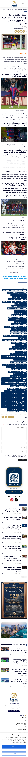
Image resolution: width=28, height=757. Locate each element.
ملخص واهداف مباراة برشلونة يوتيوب (16, 411)
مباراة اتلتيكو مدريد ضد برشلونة (18, 349)
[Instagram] (19, 711)
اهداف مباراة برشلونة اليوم (19, 324)
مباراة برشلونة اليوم (21, 352)
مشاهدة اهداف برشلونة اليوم (18, 362)
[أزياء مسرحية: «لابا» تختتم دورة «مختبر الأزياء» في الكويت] (24, 517)
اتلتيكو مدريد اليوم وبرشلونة (18, 295)
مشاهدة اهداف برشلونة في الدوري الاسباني (14, 365)
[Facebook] (9, 711)
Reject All (14, 754)
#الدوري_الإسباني (11, 162)
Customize (14, 750)
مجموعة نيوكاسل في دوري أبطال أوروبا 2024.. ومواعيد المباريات (19, 650)
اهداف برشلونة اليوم (20, 304)
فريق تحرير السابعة (18, 27)
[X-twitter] (16, 711)
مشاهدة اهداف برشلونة (20, 360)
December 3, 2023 (21, 168)
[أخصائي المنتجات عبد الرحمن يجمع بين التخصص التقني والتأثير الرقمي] (24, 536)
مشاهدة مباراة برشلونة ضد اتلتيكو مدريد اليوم (15, 379)
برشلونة (15, 57)
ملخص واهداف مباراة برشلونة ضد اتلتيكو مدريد (15, 394)
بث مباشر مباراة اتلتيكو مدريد (18, 331)
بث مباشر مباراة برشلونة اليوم (18, 333)
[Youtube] (14, 711)
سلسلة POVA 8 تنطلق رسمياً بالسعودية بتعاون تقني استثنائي (12, 569)
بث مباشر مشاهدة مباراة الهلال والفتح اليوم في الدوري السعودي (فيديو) (20, 661)
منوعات (7, 682)
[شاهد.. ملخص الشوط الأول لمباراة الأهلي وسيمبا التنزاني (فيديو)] (5, 670)
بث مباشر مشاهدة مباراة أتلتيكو (18, 336)
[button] (25, 4)
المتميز (14, 302)
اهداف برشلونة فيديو (20, 311)
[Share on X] (23, 31)
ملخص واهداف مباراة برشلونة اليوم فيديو (15, 391)
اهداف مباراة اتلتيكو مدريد (19, 315)
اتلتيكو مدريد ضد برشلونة (19, 297)
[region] (14, 745)
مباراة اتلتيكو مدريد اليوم (19, 347)
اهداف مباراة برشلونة (20, 322)
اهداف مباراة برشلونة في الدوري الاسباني (15, 327)
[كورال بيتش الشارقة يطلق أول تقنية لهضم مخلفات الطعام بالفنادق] (24, 546)
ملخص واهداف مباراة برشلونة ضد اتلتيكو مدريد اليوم (15, 398)
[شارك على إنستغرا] (11, 499)
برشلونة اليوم (22, 338)
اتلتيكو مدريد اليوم (13, 292)
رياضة (25, 11)
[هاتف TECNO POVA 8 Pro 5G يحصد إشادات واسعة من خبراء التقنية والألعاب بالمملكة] (24, 556)
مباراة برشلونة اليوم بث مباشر (18, 354)
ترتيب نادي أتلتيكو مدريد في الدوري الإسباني (14, 340)
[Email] (21, 31)
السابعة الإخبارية (22, 302)
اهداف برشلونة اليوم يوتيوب (19, 306)
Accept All (14, 746)
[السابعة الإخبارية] (14, 4)
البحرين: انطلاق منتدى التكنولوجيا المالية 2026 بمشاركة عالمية (11, 528)
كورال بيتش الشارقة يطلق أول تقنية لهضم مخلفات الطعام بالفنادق (12, 548)
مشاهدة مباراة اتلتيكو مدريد (18, 369)
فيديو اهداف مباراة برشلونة (19, 343)
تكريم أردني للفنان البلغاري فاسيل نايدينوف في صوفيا (13, 510)
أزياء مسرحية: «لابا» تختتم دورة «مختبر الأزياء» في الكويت (12, 518)
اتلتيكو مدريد (22, 292)
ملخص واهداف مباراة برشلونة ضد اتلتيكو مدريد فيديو (15, 406)
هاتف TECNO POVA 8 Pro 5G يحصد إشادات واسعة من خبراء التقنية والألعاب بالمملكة (12, 559)
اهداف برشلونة (7, 302)
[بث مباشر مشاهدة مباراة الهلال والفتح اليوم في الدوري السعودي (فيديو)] (5, 660)
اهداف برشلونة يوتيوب (20, 313)
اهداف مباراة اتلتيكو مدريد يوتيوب (17, 320)
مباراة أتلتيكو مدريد (21, 345)
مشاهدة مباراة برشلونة (20, 374)
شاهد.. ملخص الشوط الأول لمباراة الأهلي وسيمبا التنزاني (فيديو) (19, 671)
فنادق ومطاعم (5, 680)
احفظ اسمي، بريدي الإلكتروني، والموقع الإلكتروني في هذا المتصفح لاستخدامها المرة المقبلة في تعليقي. (14, 455)
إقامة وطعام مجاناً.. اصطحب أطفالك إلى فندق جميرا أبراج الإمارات (18, 681)
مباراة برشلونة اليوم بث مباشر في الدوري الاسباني (15, 357)
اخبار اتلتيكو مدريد (21, 299)
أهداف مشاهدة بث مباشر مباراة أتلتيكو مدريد (14, 290)
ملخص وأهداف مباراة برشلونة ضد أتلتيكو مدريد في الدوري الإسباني (15, 383)
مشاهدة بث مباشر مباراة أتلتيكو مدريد (16, 367)
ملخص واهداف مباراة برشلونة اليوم (17, 389)
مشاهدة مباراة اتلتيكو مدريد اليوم (17, 371)
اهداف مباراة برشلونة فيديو (19, 329)
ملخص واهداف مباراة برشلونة (18, 386)
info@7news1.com (22, 282)
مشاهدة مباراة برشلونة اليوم (18, 376)
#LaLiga (12, 163)
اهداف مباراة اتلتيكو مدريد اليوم (17, 317)
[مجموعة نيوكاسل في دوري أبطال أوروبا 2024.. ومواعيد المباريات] (5, 649)
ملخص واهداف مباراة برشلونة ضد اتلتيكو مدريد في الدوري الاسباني (15, 402)
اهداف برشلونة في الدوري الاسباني (17, 308)
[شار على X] (16, 499)
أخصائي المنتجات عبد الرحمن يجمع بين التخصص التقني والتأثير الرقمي (11, 538)
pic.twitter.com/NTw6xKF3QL (19, 165)
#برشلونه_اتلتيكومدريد (20, 163)
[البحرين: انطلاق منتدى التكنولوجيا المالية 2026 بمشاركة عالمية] (24, 525)
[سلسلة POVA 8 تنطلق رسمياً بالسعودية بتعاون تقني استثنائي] (24, 567)
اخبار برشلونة (11, 299)
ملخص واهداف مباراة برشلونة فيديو (17, 409)
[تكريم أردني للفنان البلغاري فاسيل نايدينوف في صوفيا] (24, 509)
